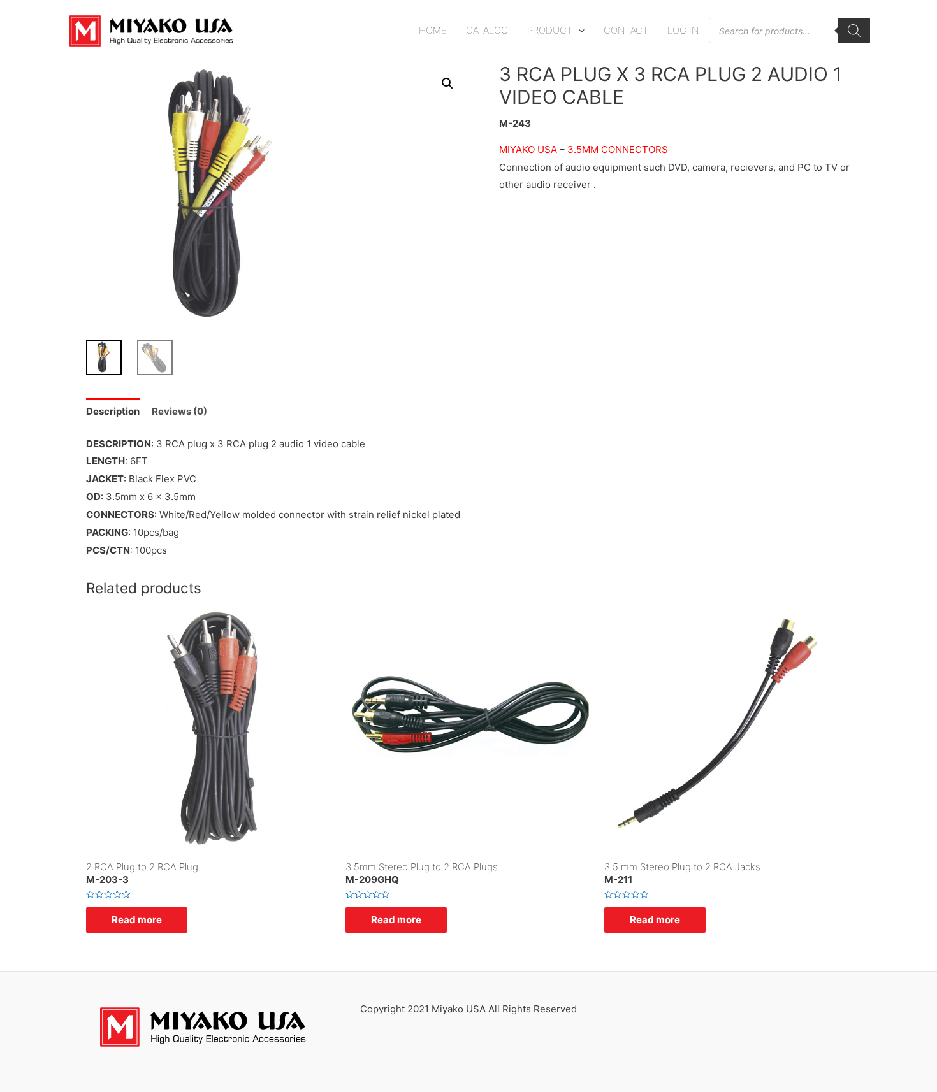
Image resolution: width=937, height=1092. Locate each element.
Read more (137, 920)
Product (549, 30)
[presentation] (578, 30)
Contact (626, 30)
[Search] (854, 30)
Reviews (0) (179, 411)
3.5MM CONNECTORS (617, 149)
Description (113, 411)
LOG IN (683, 30)
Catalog (487, 30)
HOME (433, 30)
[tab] (113, 412)
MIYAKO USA (528, 149)
